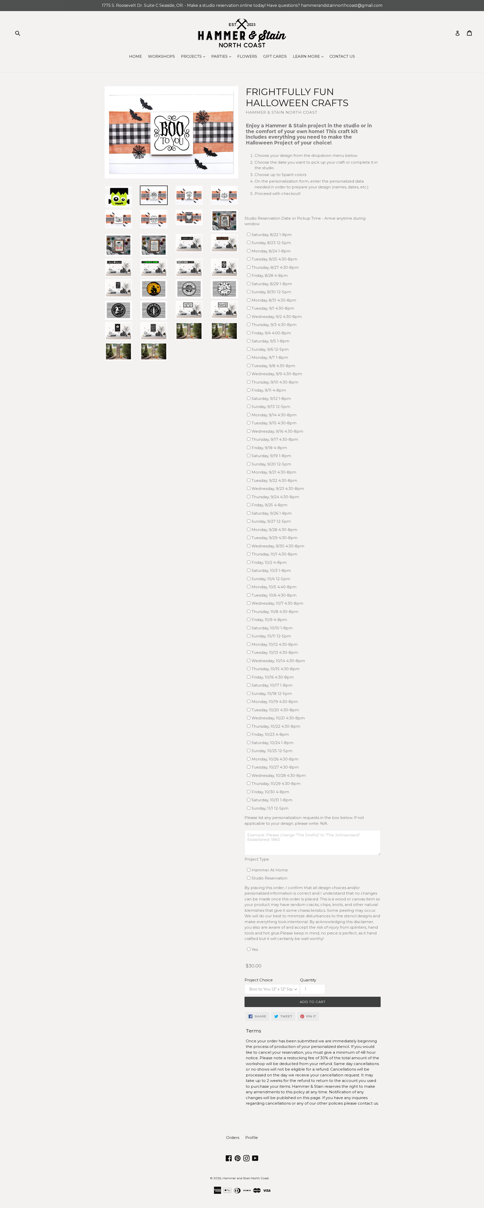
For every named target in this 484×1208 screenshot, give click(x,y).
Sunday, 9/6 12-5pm (270, 349)
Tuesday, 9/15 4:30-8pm (274, 423)
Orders (232, 1137)
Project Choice (259, 980)
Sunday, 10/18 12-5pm (272, 693)
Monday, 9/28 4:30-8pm (274, 529)
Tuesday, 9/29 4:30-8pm (274, 537)
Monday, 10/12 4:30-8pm (275, 644)
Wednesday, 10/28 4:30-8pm (279, 775)
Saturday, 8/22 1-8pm (272, 234)
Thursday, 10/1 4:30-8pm (274, 554)
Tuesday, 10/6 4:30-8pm (274, 595)
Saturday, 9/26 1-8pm (272, 513)
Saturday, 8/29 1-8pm (272, 283)
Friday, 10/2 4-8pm (269, 562)
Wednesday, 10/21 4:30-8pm (278, 718)
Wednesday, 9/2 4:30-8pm (277, 316)
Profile (251, 1137)
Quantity (308, 980)
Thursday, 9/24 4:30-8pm (275, 496)
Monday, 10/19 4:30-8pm (275, 701)
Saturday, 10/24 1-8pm (272, 742)
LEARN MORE (309, 56)
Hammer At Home (270, 870)
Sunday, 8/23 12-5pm (271, 242)
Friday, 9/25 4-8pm (269, 505)
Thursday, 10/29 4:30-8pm (276, 783)
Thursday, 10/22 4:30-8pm (276, 726)
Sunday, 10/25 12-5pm (272, 750)
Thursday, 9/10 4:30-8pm (275, 382)
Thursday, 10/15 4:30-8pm (275, 668)
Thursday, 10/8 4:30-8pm (275, 611)
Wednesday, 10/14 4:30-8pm (278, 660)
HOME (135, 56)
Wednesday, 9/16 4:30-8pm (277, 431)
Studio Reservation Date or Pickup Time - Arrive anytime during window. (305, 221)
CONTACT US (342, 56)
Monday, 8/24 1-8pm (271, 251)
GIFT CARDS (275, 56)
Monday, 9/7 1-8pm (270, 357)
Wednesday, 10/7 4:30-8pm (277, 603)
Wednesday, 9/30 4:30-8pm (278, 546)
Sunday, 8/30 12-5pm (271, 291)
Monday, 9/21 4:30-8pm (274, 472)
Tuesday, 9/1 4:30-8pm (273, 308)
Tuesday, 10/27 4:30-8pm (275, 767)
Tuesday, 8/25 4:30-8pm (274, 259)
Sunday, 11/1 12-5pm (270, 808)
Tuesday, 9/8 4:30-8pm (273, 365)
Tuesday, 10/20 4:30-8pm (275, 710)
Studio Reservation (269, 878)
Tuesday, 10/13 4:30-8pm (275, 652)
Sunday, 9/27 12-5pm (271, 521)
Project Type (257, 859)
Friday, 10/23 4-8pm (270, 734)
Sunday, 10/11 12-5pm (271, 636)
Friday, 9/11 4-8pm (269, 390)
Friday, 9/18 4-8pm (269, 447)
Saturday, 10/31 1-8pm (272, 800)
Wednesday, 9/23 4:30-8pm (278, 488)
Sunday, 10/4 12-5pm (271, 578)
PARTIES (222, 56)
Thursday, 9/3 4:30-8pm (274, 324)
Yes (255, 949)
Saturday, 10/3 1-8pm (271, 570)
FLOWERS (247, 56)
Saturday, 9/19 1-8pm (271, 455)
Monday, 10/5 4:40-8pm (274, 586)
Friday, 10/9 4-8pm (269, 619)
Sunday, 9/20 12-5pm (271, 464)
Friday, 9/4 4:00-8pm (271, 333)
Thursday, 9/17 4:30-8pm (275, 439)
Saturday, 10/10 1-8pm (272, 628)
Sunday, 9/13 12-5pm (271, 406)
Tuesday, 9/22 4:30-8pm (274, 480)
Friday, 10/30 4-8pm (270, 791)
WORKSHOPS (161, 56)
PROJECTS (194, 56)
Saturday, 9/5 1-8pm (270, 341)
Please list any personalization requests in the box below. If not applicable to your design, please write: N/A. (304, 820)
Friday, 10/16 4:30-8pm (273, 677)
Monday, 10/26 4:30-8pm (275, 759)
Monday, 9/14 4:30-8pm (274, 415)
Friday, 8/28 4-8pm (270, 275)
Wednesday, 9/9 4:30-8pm (277, 373)
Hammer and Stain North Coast (246, 1178)
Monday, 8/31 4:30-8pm (274, 300)
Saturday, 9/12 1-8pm (271, 398)
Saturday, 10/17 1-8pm (272, 685)
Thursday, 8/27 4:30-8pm (275, 267)
